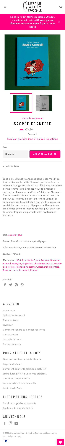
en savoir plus (15, 234)
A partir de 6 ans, (31, 260)
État (5, 147)
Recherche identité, (48, 266)
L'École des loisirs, (43, 263)
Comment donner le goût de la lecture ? (24, 368)
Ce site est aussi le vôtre (16, 378)
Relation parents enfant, (16, 270)
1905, (18, 260)
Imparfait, (27, 263)
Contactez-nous (12, 344)
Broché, (7, 263)
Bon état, (55, 260)
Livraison (8, 324)
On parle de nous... (13, 339)
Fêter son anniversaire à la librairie (22, 359)
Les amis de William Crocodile (19, 383)
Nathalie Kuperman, (27, 266)
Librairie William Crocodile (22, 433)
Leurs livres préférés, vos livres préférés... (25, 373)
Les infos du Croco (13, 388)
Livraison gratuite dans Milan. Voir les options (32, 138)
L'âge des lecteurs (12, 364)
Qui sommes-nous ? (14, 315)
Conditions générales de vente (19, 403)
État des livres (10, 320)
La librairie (9, 310)
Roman (34, 270)
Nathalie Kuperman (32, 118)
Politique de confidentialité (18, 408)
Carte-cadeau (10, 334)
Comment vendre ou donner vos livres (24, 329)
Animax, (45, 260)
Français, (17, 263)
